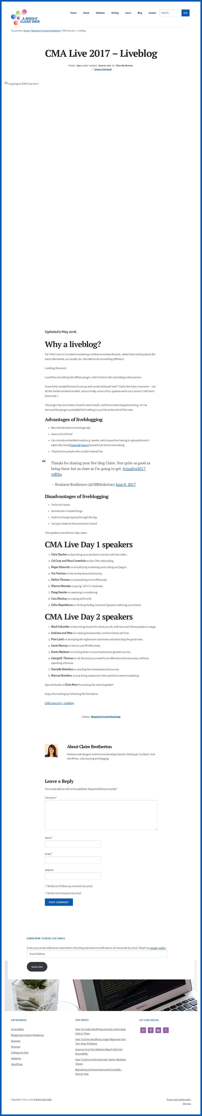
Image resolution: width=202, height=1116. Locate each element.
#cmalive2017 (134, 468)
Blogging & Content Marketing (105, 717)
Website (49, 870)
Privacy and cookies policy (179, 1099)
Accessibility (17, 1029)
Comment (51, 797)
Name (49, 838)
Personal (15, 1047)
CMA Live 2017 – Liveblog (59, 703)
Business (15, 1041)
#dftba (56, 474)
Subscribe (37, 966)
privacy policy (158, 947)
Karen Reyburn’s (79, 445)
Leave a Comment (103, 69)
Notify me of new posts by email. (64, 893)
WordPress (17, 1064)
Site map (187, 1103)
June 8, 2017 (126, 484)
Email (48, 854)
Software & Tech (19, 1052)
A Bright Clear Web (42, 1099)
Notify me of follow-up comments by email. (70, 886)
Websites (16, 1058)
